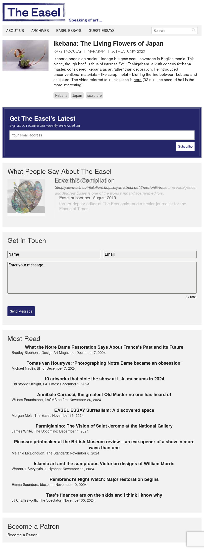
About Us (15, 30)
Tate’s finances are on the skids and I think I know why (104, 495)
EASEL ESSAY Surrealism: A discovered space (104, 410)
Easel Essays (68, 30)
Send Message (21, 311)
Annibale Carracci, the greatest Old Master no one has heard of (104, 394)
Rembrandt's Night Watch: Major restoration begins (104, 479)
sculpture (94, 95)
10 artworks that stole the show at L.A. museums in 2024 (104, 379)
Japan (77, 95)
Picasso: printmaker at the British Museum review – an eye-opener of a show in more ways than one (104, 445)
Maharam (96, 51)
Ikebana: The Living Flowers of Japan (108, 43)
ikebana (61, 95)
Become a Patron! (23, 534)
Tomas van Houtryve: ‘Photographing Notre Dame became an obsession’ (104, 363)
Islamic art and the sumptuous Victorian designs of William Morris (104, 463)
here (138, 79)
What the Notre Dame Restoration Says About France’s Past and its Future (104, 347)
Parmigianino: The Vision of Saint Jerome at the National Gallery (104, 426)
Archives (40, 30)
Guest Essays (101, 30)
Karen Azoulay (67, 51)
